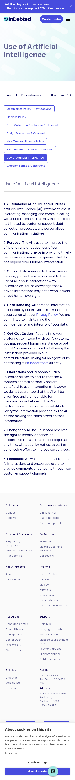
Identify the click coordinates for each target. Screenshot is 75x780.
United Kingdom (50, 600)
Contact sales (51, 19)
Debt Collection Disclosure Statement (32, 125)
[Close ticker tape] (70, 6)
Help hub (45, 624)
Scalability (46, 541)
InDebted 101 (14, 645)
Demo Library (14, 629)
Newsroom (13, 579)
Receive (11, 517)
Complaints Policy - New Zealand (29, 109)
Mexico (44, 584)
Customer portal (50, 523)
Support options (50, 654)
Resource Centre (17, 624)
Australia (45, 590)
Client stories (14, 650)
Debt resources (50, 659)
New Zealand (48, 595)
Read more (56, 8)
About (10, 574)
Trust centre (14, 555)
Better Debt (13, 639)
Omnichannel (48, 512)
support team (37, 363)
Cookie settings (37, 762)
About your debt (50, 634)
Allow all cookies (37, 771)
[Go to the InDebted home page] (21, 19)
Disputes (12, 677)
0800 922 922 (49, 675)
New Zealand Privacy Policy (25, 141)
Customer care (49, 517)
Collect (10, 512)
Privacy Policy (47, 314)
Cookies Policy (16, 117)
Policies (11, 688)
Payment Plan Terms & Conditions (30, 149)
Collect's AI (47, 555)
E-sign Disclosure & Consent (26, 133)
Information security (19, 550)
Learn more (12, 753)
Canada (44, 579)
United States (49, 574)
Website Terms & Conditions (26, 166)
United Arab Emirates (53, 605)
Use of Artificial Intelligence (25, 157)
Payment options (51, 648)
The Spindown (15, 634)
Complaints (13, 682)
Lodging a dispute (51, 629)
